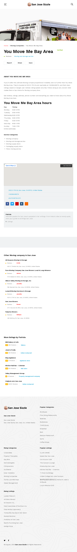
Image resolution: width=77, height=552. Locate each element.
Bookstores (44, 422)
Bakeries (43, 419)
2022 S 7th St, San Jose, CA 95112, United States (25, 190)
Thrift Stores (44, 425)
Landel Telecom (9, 496)
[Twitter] (12, 203)
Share (19, 63)
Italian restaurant (28, 384)
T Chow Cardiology (46, 473)
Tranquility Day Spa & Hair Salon (15, 513)
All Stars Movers (9, 499)
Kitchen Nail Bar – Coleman (49, 469)
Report (9, 63)
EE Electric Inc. (9, 503)
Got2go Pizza (8, 526)
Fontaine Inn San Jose (11, 519)
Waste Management (11, 483)
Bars (41, 432)
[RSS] (26, 203)
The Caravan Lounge (47, 463)
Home (6, 46)
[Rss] (20, 540)
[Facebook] (7, 203)
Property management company (29, 376)
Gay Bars (7, 459)
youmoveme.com (15, 198)
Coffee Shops (44, 442)
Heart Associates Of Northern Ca (15, 506)
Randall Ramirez (9, 516)
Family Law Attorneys (11, 480)
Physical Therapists (10, 456)
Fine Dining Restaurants (48, 415)
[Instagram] (16, 540)
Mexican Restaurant (47, 435)
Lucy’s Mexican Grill (47, 485)
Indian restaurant (26, 353)
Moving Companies (17, 46)
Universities (8, 453)
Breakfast (43, 429)
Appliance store (25, 360)
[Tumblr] (21, 203)
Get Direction (67, 165)
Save (30, 63)
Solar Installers (9, 473)
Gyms (42, 439)
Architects (7, 469)
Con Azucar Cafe (46, 459)
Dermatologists (9, 463)
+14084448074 (14, 194)
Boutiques (43, 412)
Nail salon (24, 368)
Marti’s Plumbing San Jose (13, 523)
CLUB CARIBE (44, 453)
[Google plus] (17, 203)
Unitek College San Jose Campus (51, 476)
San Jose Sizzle (21, 544)
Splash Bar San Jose (47, 456)
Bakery (23, 345)
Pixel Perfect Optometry (12, 509)
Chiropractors (9, 466)
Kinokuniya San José (47, 466)
